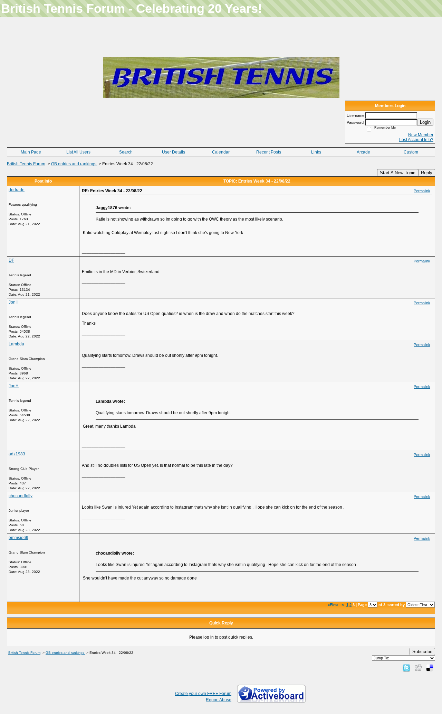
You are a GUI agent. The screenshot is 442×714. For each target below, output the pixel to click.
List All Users (78, 152)
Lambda (16, 344)
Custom (411, 152)
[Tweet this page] (406, 667)
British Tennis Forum (26, 163)
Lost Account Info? (416, 139)
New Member (420, 134)
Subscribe (422, 651)
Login (425, 122)
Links (316, 152)
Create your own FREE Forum (203, 693)
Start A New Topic (397, 172)
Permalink (422, 191)
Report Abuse (218, 699)
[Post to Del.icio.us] (429, 667)
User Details (173, 152)
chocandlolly (20, 495)
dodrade (17, 189)
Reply (426, 172)
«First (333, 605)
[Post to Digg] (418, 667)
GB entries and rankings (74, 163)
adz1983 (17, 454)
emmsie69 (18, 537)
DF (11, 260)
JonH (14, 302)
